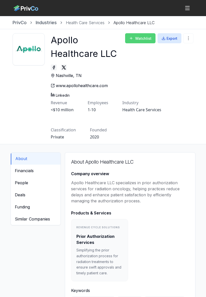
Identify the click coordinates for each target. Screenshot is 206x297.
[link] (134, 23)
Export (172, 38)
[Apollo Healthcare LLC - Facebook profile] (54, 67)
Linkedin (63, 95)
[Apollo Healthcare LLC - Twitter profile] (64, 67)
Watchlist (143, 38)
